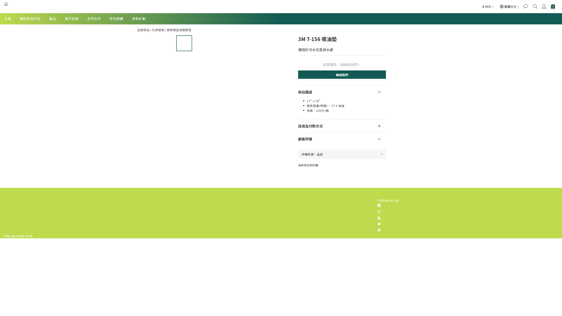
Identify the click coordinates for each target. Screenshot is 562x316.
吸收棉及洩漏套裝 (179, 30)
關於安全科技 (30, 18)
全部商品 (143, 30)
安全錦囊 (116, 18)
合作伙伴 (94, 18)
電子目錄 (71, 18)
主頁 (7, 18)
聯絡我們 (342, 75)
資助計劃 (139, 18)
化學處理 (158, 30)
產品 (52, 18)
